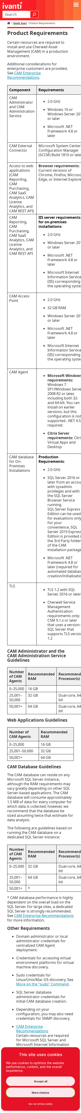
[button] (34, 14)
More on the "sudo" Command (42, 984)
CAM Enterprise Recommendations (24, 75)
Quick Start (20, 23)
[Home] (9, 23)
